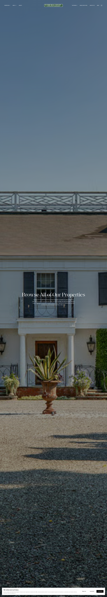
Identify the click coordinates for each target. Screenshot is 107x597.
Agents (20, 5)
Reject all (84, 591)
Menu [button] (98, 5)
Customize (92, 591)
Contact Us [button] (92, 5)
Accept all (100, 591)
